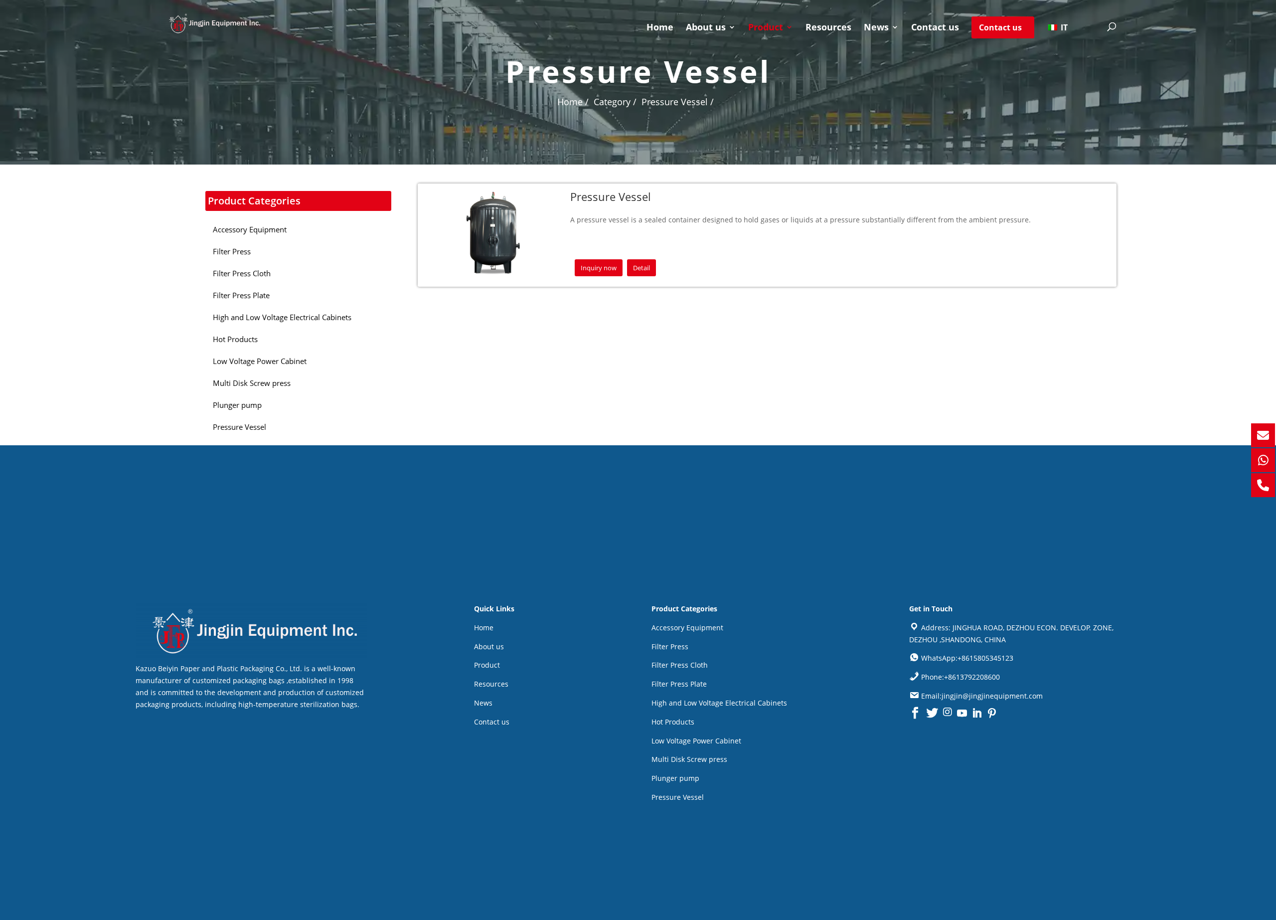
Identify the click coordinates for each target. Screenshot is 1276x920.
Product (765, 28)
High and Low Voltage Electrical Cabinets (719, 703)
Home (659, 28)
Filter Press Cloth (679, 665)
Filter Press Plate (679, 684)
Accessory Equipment (687, 627)
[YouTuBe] (962, 713)
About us (706, 28)
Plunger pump (675, 778)
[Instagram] (947, 713)
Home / (573, 102)
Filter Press (669, 646)
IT (1063, 27)
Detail (641, 267)
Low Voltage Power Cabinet (696, 740)
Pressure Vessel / (677, 102)
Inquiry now (599, 267)
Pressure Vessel (677, 797)
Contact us (935, 28)
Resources (828, 28)
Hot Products (672, 722)
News (876, 28)
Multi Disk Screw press (689, 759)
